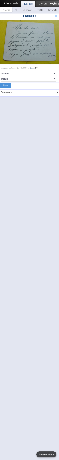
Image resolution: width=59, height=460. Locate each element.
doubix (32, 68)
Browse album (46, 454)
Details (4, 79)
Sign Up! (43, 4)
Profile (40, 9)
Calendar (27, 9)
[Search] (54, 10)
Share (5, 85)
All (16, 9)
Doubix (28, 4)
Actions (5, 73)
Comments (6, 92)
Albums (6, 9)
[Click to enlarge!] (29, 42)
